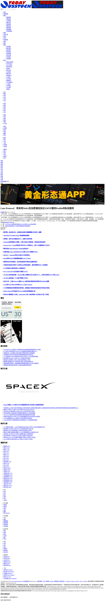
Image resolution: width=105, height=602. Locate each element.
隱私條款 (56, 581)
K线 (4, 92)
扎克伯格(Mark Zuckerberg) (10, 578)
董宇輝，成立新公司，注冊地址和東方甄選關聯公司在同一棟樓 (22, 232)
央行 (4, 545)
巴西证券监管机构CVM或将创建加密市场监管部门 (18, 226)
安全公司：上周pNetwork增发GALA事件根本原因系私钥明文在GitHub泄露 (26, 281)
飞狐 (4, 143)
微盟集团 (5, 521)
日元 (6, 465)
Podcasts (73, 581)
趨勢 (4, 43)
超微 (4, 511)
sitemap (51, 581)
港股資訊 (8, 17)
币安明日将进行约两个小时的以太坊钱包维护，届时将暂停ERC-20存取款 (25, 265)
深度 (4, 41)
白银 (4, 532)
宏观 (4, 103)
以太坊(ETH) (6, 560)
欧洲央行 (5, 550)
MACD (7, 468)
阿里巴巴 (5, 524)
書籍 (4, 133)
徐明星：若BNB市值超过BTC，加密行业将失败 (17, 239)
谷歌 (4, 510)
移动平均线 (9, 66)
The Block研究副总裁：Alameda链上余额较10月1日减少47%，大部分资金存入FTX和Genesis (31, 274)
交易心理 (8, 55)
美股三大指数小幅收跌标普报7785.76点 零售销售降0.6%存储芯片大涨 (20, 432)
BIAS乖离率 (9, 82)
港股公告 (8, 22)
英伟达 (5, 506)
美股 (2, 162)
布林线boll (8, 75)
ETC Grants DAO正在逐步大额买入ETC (15, 271)
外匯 (2, 178)
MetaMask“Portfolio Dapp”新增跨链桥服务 (16, 235)
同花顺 (5, 144)
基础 (4, 93)
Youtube (68, 581)
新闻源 (47, 581)
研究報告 (5, 39)
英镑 (6, 454)
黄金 (6, 447)
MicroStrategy (6, 513)
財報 (4, 129)
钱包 (4, 222)
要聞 (4, 137)
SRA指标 (8, 87)
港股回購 (8, 29)
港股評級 (8, 27)
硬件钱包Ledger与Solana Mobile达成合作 (15, 248)
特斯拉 (5, 504)
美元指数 (7, 461)
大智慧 (5, 146)
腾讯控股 (5, 522)
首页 (2, 181)
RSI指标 (8, 77)
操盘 (4, 44)
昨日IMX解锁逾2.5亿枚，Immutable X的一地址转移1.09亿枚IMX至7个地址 (26, 294)
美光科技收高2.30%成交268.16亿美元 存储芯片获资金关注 (18, 435)
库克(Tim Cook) (7, 576)
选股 (4, 118)
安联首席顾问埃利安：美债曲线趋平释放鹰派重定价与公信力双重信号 (21, 363)
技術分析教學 (9, 62)
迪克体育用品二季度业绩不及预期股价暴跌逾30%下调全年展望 (19, 413)
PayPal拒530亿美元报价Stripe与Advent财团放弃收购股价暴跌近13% (20, 351)
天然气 (5, 535)
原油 (2, 176)
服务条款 (61, 581)
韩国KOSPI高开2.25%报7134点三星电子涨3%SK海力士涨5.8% (18, 409)
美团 (4, 519)
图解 (4, 120)
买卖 (4, 116)
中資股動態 (9, 31)
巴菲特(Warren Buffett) (8, 575)
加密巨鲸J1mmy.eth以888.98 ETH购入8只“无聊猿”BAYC (20, 252)
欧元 (6, 451)
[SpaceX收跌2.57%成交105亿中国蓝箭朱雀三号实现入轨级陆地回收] (30, 401)
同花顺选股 (7, 480)
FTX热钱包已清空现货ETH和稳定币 (14, 268)
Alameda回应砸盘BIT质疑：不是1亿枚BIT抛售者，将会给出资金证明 (24, 242)
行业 (4, 100)
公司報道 (8, 20)
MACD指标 (9, 65)
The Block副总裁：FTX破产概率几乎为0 (15, 278)
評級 (4, 121)
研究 (2, 167)
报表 (4, 105)
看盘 (4, 115)
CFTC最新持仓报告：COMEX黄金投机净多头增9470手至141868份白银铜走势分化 (24, 427)
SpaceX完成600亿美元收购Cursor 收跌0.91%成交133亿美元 (18, 439)
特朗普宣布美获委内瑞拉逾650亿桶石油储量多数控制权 (17, 365)
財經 (4, 36)
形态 (4, 95)
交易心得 (5, 34)
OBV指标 (8, 78)
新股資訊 (8, 24)
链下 (8, 222)
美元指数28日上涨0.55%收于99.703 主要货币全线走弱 (16, 358)
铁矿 (4, 537)
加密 (4, 126)
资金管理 (8, 53)
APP (44, 581)
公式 (4, 141)
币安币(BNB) (6, 558)
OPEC (4, 539)
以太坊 (5, 123)
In (82, 581)
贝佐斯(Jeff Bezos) (7, 573)
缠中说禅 (8, 48)
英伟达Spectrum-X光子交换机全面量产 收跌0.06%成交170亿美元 (19, 437)
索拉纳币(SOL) (7, 565)
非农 (6, 453)
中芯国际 (5, 526)
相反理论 (8, 50)
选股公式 (7, 485)
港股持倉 (8, 26)
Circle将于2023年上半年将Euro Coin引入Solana (17, 284)
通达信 (5, 149)
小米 (4, 517)
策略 (4, 32)
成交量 (8, 68)
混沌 (4, 158)
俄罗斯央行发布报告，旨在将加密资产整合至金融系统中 (20, 261)
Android (85, 581)
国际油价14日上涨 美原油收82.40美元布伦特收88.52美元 (17, 430)
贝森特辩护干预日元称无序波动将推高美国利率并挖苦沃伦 (18, 354)
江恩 (4, 154)
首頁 (4, 12)
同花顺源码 (7, 481)
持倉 (4, 131)
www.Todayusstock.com (17, 581)
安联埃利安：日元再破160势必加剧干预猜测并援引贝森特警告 (19, 353)
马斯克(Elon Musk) (8, 569)
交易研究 (8, 56)
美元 (24, 220)
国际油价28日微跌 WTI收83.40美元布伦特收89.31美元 (16, 359)
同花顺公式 (7, 478)
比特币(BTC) (6, 556)
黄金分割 (8, 70)
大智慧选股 (7, 475)
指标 (4, 60)
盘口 (4, 110)
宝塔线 (8, 89)
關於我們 (39, 581)
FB (80, 581)
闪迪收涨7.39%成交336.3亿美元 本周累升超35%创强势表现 (18, 434)
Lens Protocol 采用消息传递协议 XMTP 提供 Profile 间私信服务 (20, 224)
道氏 (4, 151)
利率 (4, 547)
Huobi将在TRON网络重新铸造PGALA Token (17, 258)
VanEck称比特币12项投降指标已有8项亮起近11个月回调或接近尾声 (20, 420)
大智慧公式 (7, 473)
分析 (4, 97)
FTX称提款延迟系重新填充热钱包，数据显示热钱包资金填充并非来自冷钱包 (26, 288)
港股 (4, 15)
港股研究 (8, 19)
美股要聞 (5, 13)
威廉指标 (8, 80)
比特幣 (5, 128)
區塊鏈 (4, 181)
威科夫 (5, 156)
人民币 (5, 500)
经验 (4, 107)
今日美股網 (26, 581)
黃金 (2, 174)
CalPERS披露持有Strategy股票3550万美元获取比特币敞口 (17, 418)
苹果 (4, 508)
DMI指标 (8, 85)
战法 (4, 108)
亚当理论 (8, 46)
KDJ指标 (8, 72)
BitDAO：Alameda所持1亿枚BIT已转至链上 (16, 255)
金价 (6, 458)
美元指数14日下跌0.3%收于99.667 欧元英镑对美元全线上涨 (18, 428)
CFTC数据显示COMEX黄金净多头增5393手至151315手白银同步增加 (20, 356)
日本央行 (5, 552)
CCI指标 (8, 84)
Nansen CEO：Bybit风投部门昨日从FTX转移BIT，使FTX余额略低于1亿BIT (26, 245)
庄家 (4, 112)
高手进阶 (8, 51)
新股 (4, 135)
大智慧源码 (7, 476)
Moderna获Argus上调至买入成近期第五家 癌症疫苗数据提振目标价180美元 (22, 349)
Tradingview (9, 63)
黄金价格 (7, 487)
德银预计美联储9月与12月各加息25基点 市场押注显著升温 (18, 361)
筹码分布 (8, 73)
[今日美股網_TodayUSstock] (32, 7)
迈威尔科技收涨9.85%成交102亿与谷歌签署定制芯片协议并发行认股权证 (21, 416)
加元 (4, 498)
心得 (2, 171)
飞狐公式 (7, 483)
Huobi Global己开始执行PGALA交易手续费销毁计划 (19, 291)
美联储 (6, 446)
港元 (6, 456)
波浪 (4, 152)
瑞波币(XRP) (6, 563)
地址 (6, 222)
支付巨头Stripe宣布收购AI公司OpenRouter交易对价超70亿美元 (19, 411)
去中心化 (12, 222)
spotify (77, 581)
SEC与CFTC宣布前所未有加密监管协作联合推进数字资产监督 (19, 414)
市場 (4, 38)
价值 (4, 98)
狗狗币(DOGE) (7, 561)
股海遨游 (8, 58)
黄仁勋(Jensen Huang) (8, 571)
